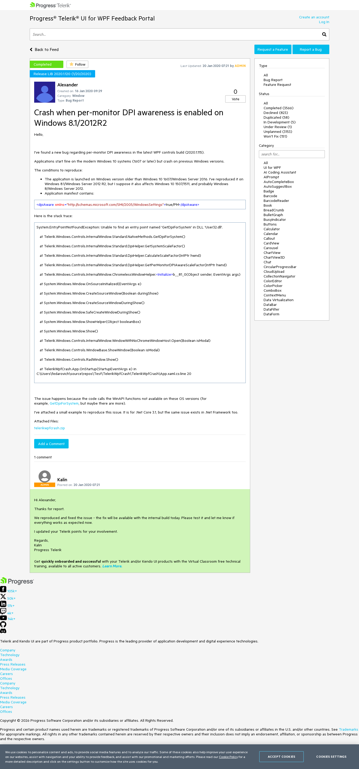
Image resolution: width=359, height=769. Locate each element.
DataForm (271, 314)
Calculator (272, 229)
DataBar (270, 304)
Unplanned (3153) (278, 131)
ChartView (272, 252)
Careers (6, 673)
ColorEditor (273, 281)
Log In (324, 21)
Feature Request (277, 84)
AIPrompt (271, 177)
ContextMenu (275, 295)
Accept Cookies (281, 756)
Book (268, 205)
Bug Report (273, 79)
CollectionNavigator (279, 276)
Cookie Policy (228, 757)
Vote (235, 99)
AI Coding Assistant (280, 172)
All (266, 75)
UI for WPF (272, 167)
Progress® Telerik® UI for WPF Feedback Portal (92, 18)
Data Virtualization (279, 299)
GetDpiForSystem (64, 403)
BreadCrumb (274, 210)
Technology (9, 654)
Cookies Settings (331, 756)
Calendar (271, 233)
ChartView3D (274, 257)
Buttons (270, 224)
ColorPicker (273, 285)
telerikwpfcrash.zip (49, 428)
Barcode (270, 195)
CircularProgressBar (280, 266)
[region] (179, 756)
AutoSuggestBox (278, 186)
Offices (6, 678)
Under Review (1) (278, 126)
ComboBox (272, 290)
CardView (271, 243)
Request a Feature (273, 49)
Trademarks (348, 729)
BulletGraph (273, 214)
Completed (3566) (279, 108)
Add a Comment (51, 443)
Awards (6, 659)
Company (7, 650)
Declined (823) (276, 112)
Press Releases (12, 664)
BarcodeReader (276, 200)
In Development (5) (280, 122)
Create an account (314, 17)
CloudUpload (274, 271)
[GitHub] (3, 626)
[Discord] (3, 632)
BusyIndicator (275, 219)
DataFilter (271, 309)
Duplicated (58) (276, 117)
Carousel (271, 247)
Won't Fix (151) (275, 136)
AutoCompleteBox (279, 181)
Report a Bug (311, 49)
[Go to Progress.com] (17, 583)
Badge (269, 191)
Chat (267, 262)
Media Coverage (13, 669)
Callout (269, 238)
